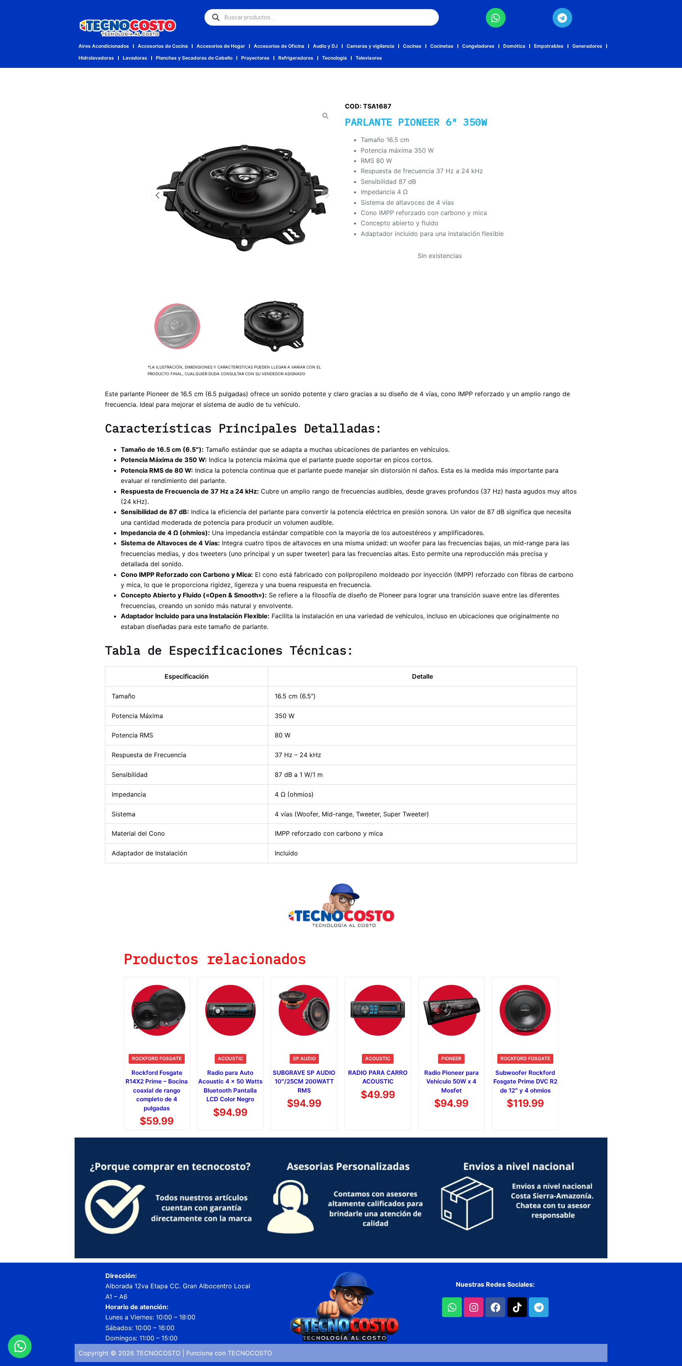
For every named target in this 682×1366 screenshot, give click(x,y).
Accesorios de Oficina (279, 46)
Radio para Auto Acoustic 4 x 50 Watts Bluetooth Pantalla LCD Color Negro (230, 1086)
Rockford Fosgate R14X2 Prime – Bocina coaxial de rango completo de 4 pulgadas (157, 1090)
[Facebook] (495, 1307)
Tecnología (334, 58)
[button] (327, 195)
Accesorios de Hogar (221, 46)
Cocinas (412, 46)
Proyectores (255, 58)
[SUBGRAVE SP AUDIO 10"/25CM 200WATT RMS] (304, 1010)
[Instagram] (473, 1307)
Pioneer (451, 1058)
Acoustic (230, 1058)
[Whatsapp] (496, 18)
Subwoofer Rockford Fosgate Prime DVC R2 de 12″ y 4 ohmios (525, 1081)
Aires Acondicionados (104, 46)
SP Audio (304, 1058)
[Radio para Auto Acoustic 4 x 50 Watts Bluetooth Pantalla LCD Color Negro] (231, 1010)
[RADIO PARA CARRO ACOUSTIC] (378, 1010)
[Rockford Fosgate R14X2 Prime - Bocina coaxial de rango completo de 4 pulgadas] (157, 1010)
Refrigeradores (295, 58)
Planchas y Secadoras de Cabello (194, 58)
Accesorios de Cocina (163, 46)
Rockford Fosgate (157, 1058)
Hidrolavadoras (96, 58)
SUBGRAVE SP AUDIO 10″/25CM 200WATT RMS (304, 1081)
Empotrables (549, 46)
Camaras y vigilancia (370, 46)
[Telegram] (562, 18)
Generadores (587, 46)
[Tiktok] (517, 1307)
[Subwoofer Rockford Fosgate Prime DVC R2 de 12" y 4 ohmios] (525, 1010)
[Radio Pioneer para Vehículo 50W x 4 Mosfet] (452, 1010)
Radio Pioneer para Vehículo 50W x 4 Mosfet (451, 1081)
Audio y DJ (325, 46)
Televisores (369, 58)
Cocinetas (441, 46)
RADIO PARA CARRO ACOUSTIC (378, 1077)
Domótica (514, 46)
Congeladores (478, 46)
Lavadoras (135, 58)
